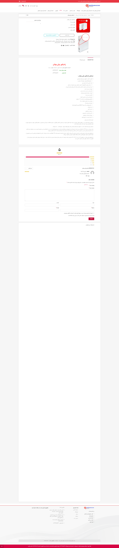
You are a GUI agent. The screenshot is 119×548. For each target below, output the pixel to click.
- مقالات (76, 516)
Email (57, 208)
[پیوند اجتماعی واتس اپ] (21, 1)
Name (92, 208)
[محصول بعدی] (26, 15)
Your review (91, 188)
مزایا (93, 202)
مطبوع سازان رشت (44, 508)
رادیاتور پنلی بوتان (48, 41)
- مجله (77, 514)
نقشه (37, 508)
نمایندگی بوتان (57, 42)
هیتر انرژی (91, 522)
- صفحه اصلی (75, 510)
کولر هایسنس (90, 518)
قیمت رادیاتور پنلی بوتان (65, 42)
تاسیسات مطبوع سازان (66, 67)
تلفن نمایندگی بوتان (59, 41)
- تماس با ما (76, 518)
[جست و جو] (28, 6)
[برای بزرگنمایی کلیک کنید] (87, 52)
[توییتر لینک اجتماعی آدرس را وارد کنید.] (24, 1)
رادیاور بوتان (72, 42)
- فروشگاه (76, 512)
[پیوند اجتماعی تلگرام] (19, 1)
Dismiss (2, 546)
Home (92, 15)
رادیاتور (53, 41)
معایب (57, 202)
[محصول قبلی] (28, 15)
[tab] (90, 59)
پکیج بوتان (91, 516)
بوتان (89, 15)
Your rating (91, 185)
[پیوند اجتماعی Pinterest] (61, 45)
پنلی (69, 41)
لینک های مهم (75, 507)
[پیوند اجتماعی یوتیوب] (63, 45)
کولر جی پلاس (90, 520)
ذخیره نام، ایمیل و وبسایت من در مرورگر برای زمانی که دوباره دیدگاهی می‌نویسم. (78, 213)
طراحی (53, 540)
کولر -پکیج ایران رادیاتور (88, 514)
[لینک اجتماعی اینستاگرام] (65, 45)
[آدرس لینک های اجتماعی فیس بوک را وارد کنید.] (25, 1)
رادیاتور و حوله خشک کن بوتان (81, 15)
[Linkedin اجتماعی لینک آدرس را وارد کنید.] (22, 1)
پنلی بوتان (65, 41)
